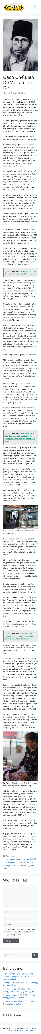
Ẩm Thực (10, 856)
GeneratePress (27, 1031)
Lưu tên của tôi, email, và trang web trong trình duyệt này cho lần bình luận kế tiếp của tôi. (20, 932)
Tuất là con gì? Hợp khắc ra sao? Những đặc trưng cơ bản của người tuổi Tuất (19, 865)
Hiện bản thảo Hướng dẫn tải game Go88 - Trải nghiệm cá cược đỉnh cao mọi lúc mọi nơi (18, 976)
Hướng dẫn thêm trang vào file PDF (21, 859)
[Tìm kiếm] (35, 955)
